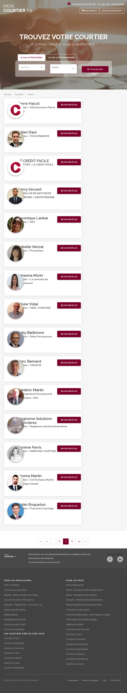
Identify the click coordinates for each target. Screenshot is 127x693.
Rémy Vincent (30, 189)
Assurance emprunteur (15, 590)
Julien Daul (27, 132)
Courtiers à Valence (75, 654)
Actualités (103, 4)
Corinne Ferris (30, 447)
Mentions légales (90, 680)
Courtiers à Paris (12, 638)
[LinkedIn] (120, 559)
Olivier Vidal (28, 304)
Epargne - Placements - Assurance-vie (23, 604)
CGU (105, 680)
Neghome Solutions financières (35, 420)
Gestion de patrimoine (14, 609)
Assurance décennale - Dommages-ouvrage (88, 614)
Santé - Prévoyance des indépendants (84, 590)
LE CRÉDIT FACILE (33, 161)
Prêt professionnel (75, 585)
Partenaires (118, 4)
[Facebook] (110, 559)
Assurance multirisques (77, 609)
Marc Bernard (29, 361)
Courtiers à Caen (12, 663)
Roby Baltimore (31, 332)
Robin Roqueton (32, 504)
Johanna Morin (30, 275)
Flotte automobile (74, 624)
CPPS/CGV (115, 680)
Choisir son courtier (84, 4)
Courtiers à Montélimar (77, 659)
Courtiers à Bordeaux (14, 667)
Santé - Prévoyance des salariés (81, 595)
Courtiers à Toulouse (14, 648)
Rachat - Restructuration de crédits (21, 595)
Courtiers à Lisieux (75, 664)
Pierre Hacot (29, 103)
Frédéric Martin (31, 390)
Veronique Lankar (33, 218)
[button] (69, 105)
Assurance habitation (14, 629)
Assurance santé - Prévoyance (19, 599)
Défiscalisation (11, 614)
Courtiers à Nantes (13, 658)
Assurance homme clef (77, 629)
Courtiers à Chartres (75, 639)
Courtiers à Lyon (74, 634)
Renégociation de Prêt (14, 619)
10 (79, 541)
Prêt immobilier (11, 585)
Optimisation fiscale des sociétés (81, 619)
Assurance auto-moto (14, 624)
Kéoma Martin (30, 476)
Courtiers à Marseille (14, 643)
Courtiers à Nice (11, 653)
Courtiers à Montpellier (77, 649)
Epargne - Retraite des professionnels (84, 599)
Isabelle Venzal (30, 247)
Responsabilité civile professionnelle (84, 604)
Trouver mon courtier (96, 70)
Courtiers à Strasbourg (77, 644)
